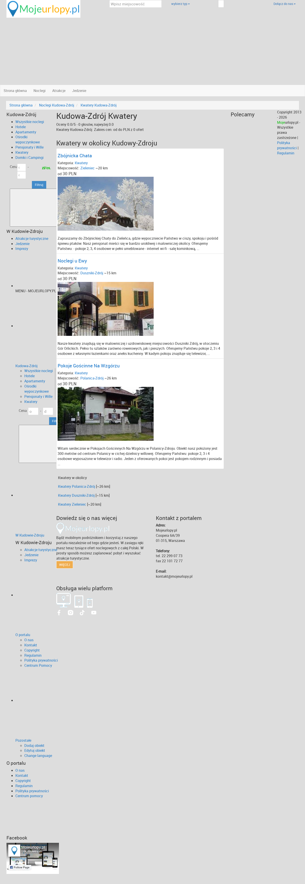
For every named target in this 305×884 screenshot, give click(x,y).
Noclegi (39, 90)
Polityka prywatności (287, 145)
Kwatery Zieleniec (72, 504)
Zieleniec (87, 168)
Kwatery (81, 162)
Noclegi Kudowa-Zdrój (56, 105)
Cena (14, 166)
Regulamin (285, 153)
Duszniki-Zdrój (91, 273)
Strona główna (15, 90)
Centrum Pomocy (38, 665)
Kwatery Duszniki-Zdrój (76, 495)
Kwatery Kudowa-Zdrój (99, 105)
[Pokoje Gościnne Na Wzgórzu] (106, 413)
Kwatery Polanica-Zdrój (76, 486)
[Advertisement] (152, 51)
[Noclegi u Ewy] (106, 308)
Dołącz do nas (284, 4)
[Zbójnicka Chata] (106, 203)
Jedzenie (79, 90)
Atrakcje (58, 90)
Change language (38, 755)
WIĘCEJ (64, 564)
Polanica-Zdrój (92, 378)
